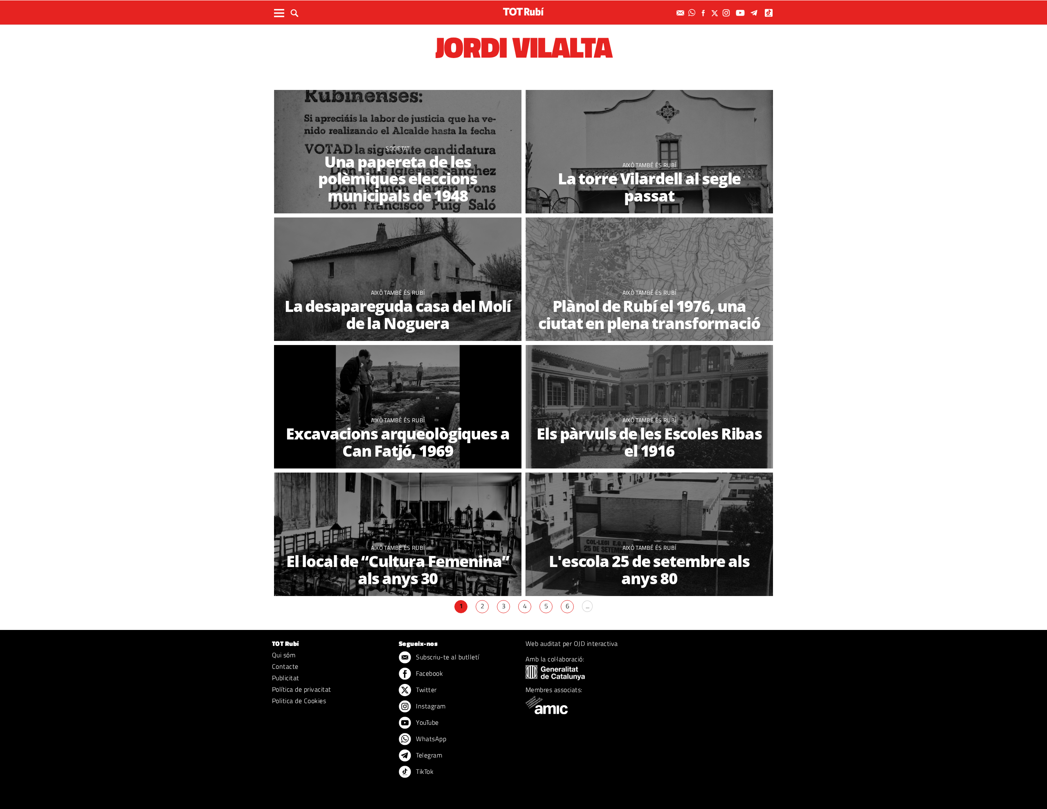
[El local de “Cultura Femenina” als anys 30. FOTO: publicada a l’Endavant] (397, 534)
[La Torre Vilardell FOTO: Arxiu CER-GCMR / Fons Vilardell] (649, 152)
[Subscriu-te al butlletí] (681, 12)
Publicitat (285, 678)
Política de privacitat (301, 689)
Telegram (428, 755)
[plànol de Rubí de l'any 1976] (649, 279)
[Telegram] (755, 12)
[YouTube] (741, 12)
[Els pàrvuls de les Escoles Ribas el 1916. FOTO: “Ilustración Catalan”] (649, 407)
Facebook (428, 673)
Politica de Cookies (299, 701)
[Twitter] (716, 12)
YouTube (426, 722)
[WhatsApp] (693, 12)
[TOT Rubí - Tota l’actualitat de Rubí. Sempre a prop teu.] (523, 11)
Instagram (430, 706)
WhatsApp (430, 739)
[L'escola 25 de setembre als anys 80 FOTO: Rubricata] (649, 534)
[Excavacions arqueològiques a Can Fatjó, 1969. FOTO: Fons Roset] (397, 407)
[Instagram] (727, 12)
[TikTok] (769, 12)
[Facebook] (704, 12)
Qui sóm (283, 655)
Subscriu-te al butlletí (446, 657)
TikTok (424, 771)
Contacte (285, 666)
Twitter (425, 690)
